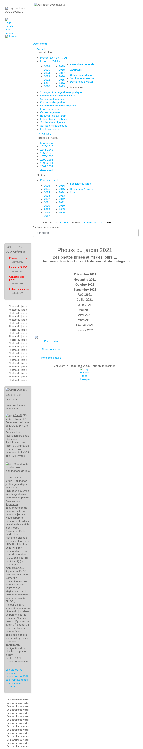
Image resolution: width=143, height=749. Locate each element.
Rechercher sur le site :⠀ (47, 227)
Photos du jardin (18, 258)
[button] (44, 52)
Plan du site (51, 341)
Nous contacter (51, 349)
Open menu (40, 43)
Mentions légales (51, 357)
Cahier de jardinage (19, 289)
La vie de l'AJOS (18, 267)
